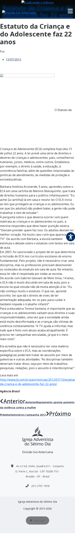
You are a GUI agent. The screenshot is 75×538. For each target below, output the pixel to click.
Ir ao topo (39, 520)
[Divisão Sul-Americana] (37, 435)
